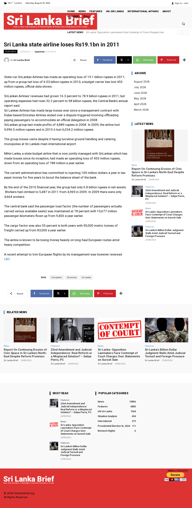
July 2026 (140, 87)
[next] (186, 32)
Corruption (56, 277)
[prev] (180, 32)
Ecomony (71, 277)
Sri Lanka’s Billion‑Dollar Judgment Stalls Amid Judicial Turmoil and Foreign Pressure (164, 233)
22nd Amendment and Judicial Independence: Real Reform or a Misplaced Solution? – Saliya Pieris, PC (165, 194)
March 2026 (141, 109)
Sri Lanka (86, 277)
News (134, 165)
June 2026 (140, 92)
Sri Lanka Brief (22, 60)
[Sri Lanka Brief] (7, 60)
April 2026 (140, 104)
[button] (183, 23)
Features (10, 51)
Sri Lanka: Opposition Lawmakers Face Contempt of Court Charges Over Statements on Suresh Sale (163, 214)
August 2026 (142, 81)
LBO (7, 259)
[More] (184, 60)
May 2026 (140, 98)
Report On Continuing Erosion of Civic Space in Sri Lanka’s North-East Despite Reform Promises (158, 172)
